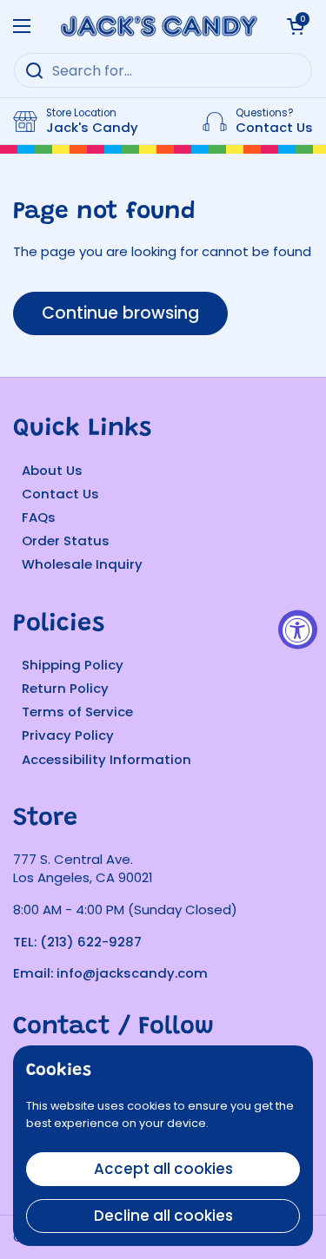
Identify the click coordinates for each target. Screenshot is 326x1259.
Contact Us (60, 493)
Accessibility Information (106, 759)
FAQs (39, 517)
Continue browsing (120, 313)
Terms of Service (77, 711)
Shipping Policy (72, 665)
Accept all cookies (163, 1168)
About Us (52, 470)
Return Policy (65, 688)
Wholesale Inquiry (82, 564)
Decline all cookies (163, 1215)
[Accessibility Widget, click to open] (297, 629)
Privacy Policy (68, 735)
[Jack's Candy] (158, 26)
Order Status (66, 540)
